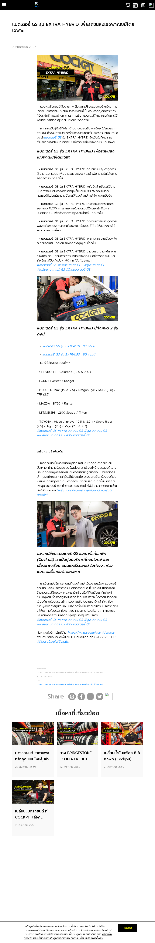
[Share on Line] (72, 696)
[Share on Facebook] (81, 696)
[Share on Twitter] (99, 696)
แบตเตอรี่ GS (52, 137)
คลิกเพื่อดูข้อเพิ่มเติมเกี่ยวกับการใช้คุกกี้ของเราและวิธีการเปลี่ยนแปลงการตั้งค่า (68, 936)
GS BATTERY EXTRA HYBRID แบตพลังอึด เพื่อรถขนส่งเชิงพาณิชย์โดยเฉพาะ (70, 684)
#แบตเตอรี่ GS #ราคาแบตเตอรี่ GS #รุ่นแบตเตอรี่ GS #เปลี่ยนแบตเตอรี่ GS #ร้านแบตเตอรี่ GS (72, 267)
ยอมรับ (128, 928)
